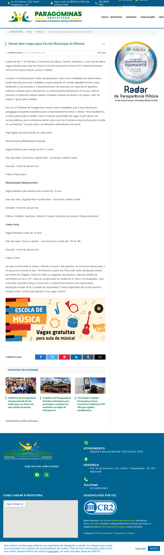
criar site (103, 520)
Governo (131, 17)
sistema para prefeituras (123, 520)
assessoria (93, 523)
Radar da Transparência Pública (119, 533)
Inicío (104, 17)
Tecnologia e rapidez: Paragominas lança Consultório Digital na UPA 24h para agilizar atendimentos (91, 404)
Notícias (102, 53)
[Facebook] (37, 475)
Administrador (15, 53)
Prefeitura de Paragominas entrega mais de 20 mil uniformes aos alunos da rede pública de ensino (22, 402)
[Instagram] (46, 475)
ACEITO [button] (154, 548)
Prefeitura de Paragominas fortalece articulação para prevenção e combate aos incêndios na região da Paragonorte (57, 404)
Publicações (148, 17)
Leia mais (53, 551)
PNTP (97, 533)
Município (116, 17)
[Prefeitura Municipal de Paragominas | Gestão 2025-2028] (44, 17)
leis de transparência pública (113, 527)
